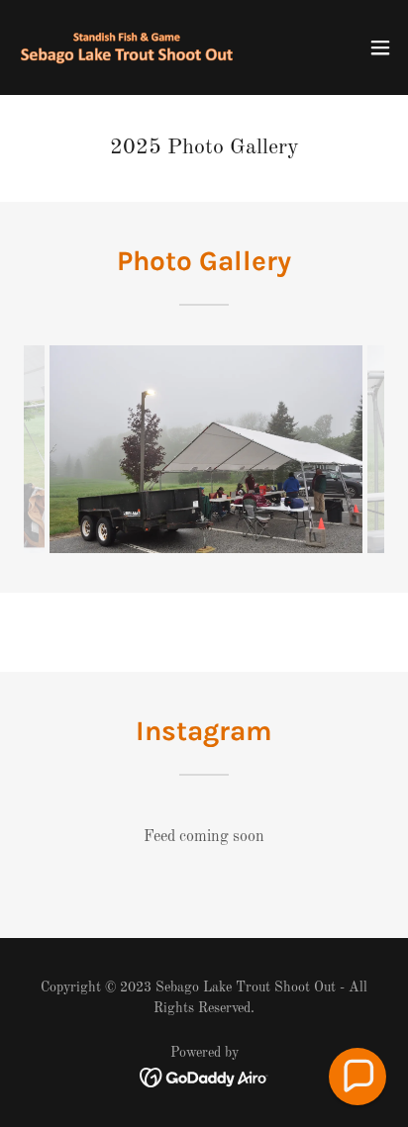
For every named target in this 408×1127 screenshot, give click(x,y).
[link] (127, 47)
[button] (380, 47)
